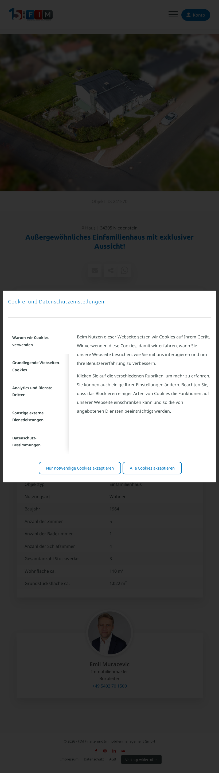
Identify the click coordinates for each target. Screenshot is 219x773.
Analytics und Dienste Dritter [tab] (32, 391)
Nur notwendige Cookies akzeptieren (80, 468)
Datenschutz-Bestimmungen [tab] (26, 441)
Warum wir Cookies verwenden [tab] (30, 341)
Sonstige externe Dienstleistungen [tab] (28, 416)
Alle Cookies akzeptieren (152, 468)
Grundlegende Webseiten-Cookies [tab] (36, 366)
